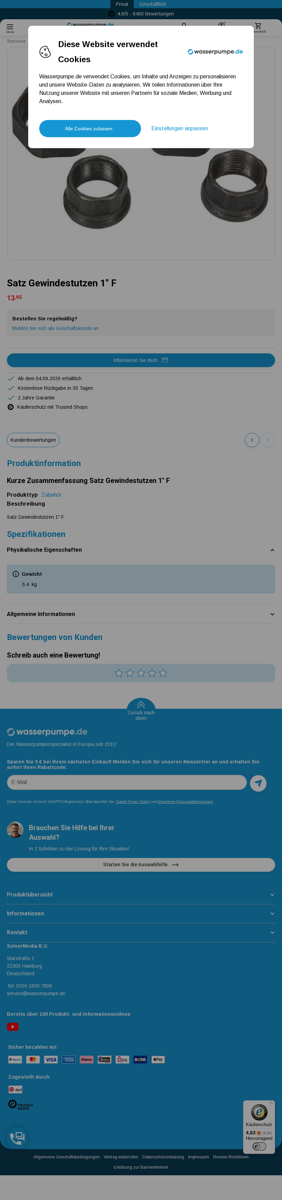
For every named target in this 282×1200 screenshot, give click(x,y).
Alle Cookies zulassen (88, 128)
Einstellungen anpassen (179, 128)
